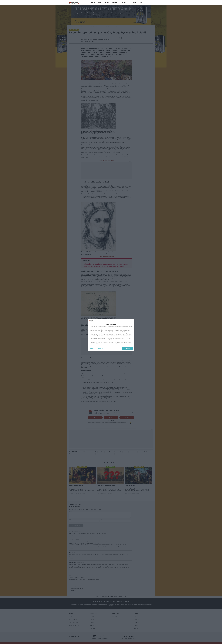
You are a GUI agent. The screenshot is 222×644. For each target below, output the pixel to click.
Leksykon (114, 2)
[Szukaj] (152, 2)
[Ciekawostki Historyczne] (75, 2)
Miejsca (107, 2)
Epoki (99, 2)
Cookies (107, 344)
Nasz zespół (124, 2)
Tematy (93, 2)
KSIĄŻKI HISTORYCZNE (136, 2)
